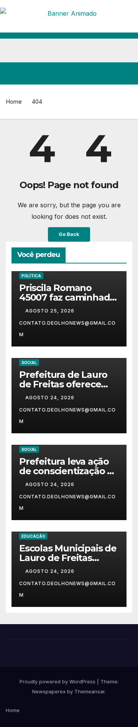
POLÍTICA (31, 275)
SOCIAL (29, 362)
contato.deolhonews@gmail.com (67, 328)
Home (14, 101)
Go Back (69, 234)
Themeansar (89, 691)
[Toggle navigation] (126, 73)
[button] (99, 73)
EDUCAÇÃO (33, 536)
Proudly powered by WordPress (58, 681)
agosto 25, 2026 (50, 311)
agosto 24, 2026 (50, 397)
